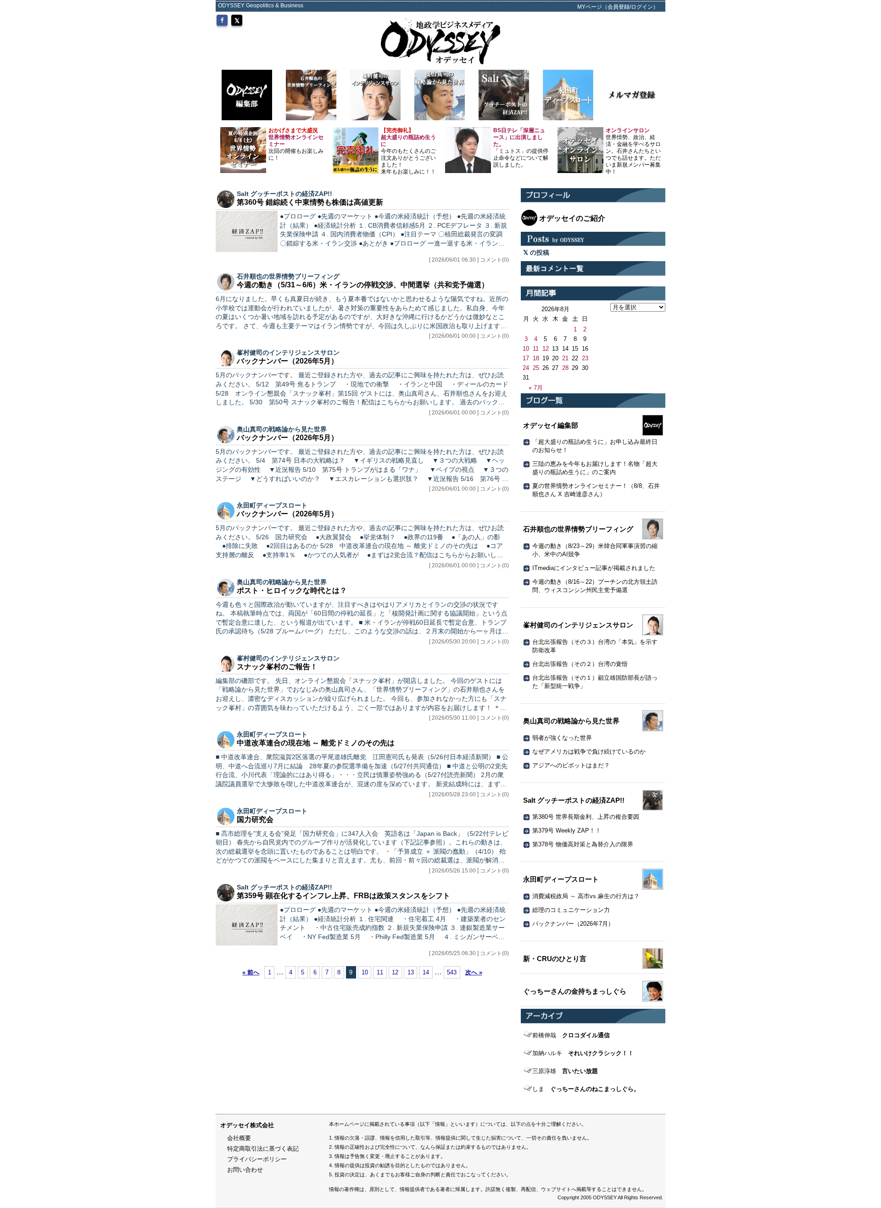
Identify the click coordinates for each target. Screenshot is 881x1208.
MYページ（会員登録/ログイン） (617, 7)
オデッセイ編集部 (550, 425)
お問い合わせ (245, 1169)
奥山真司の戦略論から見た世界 (282, 429)
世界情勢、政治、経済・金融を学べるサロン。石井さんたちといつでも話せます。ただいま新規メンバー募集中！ (633, 151)
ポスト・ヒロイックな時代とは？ (292, 590)
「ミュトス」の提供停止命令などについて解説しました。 (520, 147)
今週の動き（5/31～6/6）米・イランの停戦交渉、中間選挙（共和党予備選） (363, 285)
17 (526, 358)
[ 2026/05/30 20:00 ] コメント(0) (469, 641)
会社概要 (239, 1138)
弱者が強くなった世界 (562, 737)
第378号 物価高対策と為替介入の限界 (582, 844)
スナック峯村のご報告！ (277, 667)
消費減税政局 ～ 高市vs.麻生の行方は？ (586, 896)
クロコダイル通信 (571, 1035)
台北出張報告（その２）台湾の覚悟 (580, 663)
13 (410, 972)
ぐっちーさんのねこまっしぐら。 (586, 1088)
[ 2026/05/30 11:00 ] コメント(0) (469, 718)
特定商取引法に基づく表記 (263, 1148)
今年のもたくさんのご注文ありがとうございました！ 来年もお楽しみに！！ (408, 151)
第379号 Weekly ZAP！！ (566, 830)
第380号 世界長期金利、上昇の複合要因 (585, 816)
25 (536, 367)
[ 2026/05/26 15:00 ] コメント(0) (469, 870)
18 (536, 358)
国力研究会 (255, 819)
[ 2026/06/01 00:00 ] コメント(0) (469, 336)
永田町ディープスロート (272, 505)
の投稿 (538, 252)
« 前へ (250, 972)
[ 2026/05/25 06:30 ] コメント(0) (469, 953)
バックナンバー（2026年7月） (573, 923)
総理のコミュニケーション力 (571, 909)
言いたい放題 (565, 1071)
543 (452, 972)
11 (380, 972)
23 (585, 358)
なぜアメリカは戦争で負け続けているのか (589, 751)
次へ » (473, 972)
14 (426, 972)
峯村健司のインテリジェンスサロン (288, 352)
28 (565, 367)
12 (395, 972)
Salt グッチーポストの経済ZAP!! (284, 193)
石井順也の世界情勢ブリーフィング (288, 276)
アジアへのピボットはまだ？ (571, 765)
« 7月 (536, 387)
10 (365, 972)
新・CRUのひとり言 (554, 958)
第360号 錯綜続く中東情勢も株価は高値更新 (310, 202)
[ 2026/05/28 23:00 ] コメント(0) (469, 794)
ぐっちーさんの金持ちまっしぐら (574, 991)
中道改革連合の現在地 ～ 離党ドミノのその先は (316, 743)
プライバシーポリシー (257, 1159)
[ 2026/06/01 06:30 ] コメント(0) (469, 260)
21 (565, 358)
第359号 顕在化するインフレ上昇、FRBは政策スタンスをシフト (343, 896)
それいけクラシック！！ (583, 1053)
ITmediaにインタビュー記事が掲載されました (593, 568)
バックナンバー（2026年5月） (287, 361)
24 (526, 367)
